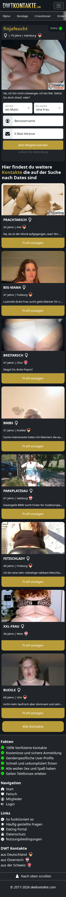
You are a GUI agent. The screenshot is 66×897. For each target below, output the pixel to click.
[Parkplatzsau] (33, 470)
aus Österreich (12, 860)
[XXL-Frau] (33, 605)
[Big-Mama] (33, 267)
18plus (6, 16)
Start (9, 789)
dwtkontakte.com (43, 887)
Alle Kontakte (33, 726)
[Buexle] (33, 669)
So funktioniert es (19, 819)
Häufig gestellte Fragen (23, 824)
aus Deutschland (14, 854)
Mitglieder (13, 799)
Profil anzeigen (33, 243)
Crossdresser (43, 16)
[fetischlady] (33, 538)
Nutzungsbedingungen (23, 839)
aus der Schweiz (13, 865)
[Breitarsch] (33, 334)
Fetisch (11, 794)
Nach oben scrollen (35, 876)
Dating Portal (16, 829)
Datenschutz (15, 834)
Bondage (22, 16)
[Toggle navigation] (59, 5)
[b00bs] (33, 402)
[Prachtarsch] (33, 199)
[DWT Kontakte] (22, 5)
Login (10, 804)
